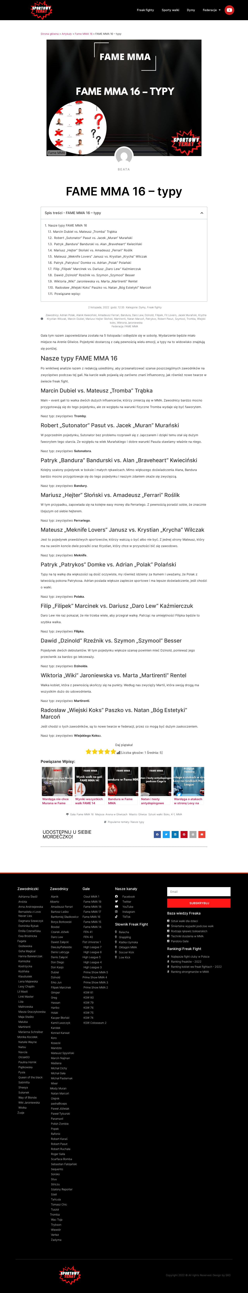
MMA (179, 814)
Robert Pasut (165, 318)
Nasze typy (137, 821)
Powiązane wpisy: (67, 294)
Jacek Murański (187, 315)
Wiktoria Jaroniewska (129, 322)
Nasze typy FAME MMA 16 (67, 225)
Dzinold (149, 315)
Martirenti (120, 318)
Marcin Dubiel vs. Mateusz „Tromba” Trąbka (85, 232)
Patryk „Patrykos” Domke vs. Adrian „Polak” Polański (92, 263)
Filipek (159, 315)
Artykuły (67, 33)
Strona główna (50, 33)
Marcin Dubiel (76, 318)
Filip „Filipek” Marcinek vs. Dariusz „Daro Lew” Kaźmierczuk (97, 269)
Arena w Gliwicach (116, 814)
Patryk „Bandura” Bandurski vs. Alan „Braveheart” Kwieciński (98, 244)
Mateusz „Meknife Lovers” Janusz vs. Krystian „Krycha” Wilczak (100, 256)
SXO (228, 1275)
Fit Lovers (170, 315)
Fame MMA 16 (83, 33)
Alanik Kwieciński (86, 315)
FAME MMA (131, 326)
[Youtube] (229, 10)
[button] (157, 834)
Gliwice (142, 814)
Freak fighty (145, 10)
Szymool (180, 318)
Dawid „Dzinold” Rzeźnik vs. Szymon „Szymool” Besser (94, 275)
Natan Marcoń (135, 318)
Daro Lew (137, 315)
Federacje (210, 10)
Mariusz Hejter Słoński (99, 318)
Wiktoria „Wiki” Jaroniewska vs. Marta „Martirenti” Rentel (95, 281)
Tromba (191, 318)
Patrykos (151, 318)
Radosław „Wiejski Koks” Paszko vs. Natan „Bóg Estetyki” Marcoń (103, 287)
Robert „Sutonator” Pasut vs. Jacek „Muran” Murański (93, 238)
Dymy (191, 10)
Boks (167, 814)
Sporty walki (170, 10)
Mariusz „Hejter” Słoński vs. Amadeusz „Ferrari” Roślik (93, 250)
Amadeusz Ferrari (108, 315)
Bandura (126, 315)
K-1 (173, 814)
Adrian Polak (67, 315)
